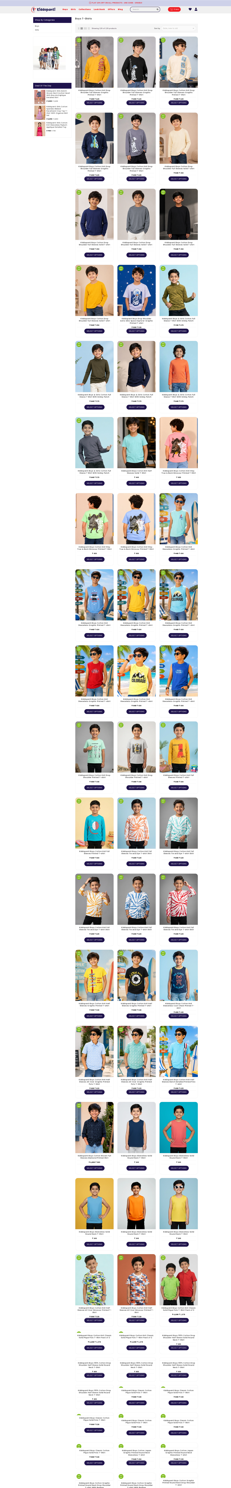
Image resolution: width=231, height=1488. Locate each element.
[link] (49, 58)
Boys (37, 26)
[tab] (52, 26)
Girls (37, 30)
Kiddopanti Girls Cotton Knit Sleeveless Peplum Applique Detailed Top (56, 125)
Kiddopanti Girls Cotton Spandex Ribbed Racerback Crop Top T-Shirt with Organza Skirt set (57, 111)
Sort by (157, 28)
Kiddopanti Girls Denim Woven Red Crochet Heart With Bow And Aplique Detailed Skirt (58, 94)
